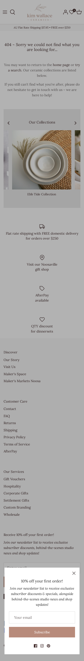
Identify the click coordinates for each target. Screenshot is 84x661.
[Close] (74, 573)
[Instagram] (42, 646)
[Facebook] (35, 646)
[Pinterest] (48, 646)
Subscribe (42, 632)
